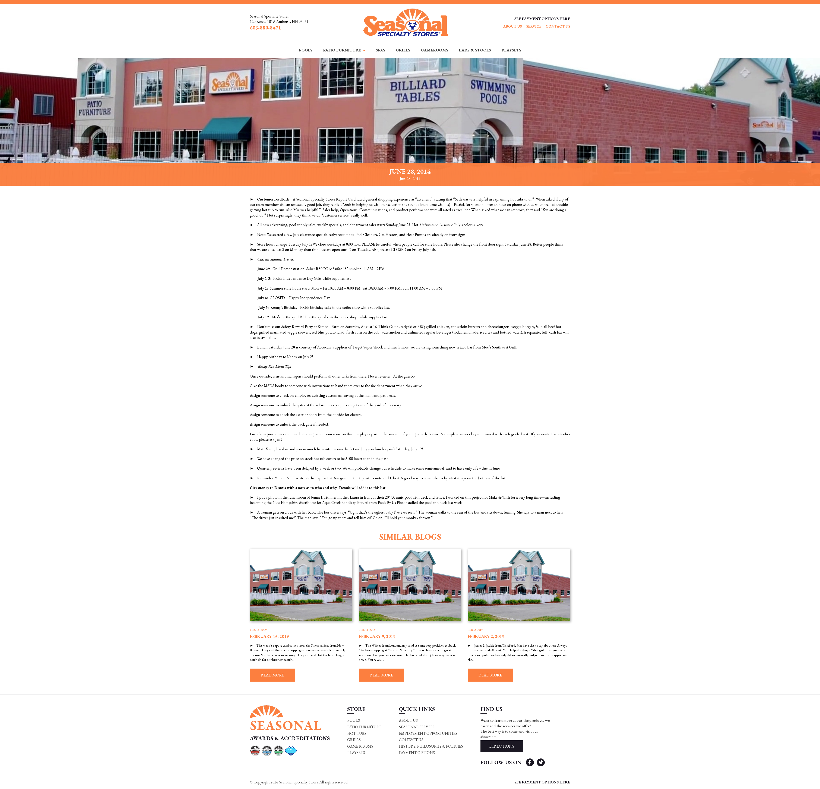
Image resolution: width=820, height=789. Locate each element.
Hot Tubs (356, 733)
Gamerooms (434, 50)
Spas (380, 50)
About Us (512, 26)
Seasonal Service (417, 727)
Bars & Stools (475, 50)
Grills (403, 50)
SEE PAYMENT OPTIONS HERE (542, 18)
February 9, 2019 (377, 636)
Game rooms (360, 746)
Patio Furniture (342, 50)
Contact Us (558, 26)
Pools (305, 50)
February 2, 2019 (486, 636)
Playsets (511, 50)
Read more (272, 675)
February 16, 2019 (269, 636)
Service (533, 26)
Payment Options (417, 752)
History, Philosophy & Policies (431, 746)
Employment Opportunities (428, 733)
